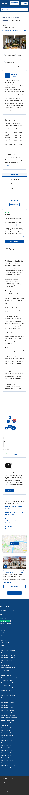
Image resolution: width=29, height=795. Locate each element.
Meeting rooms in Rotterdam (8, 657)
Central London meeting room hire (9, 717)
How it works (4, 627)
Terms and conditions (9, 787)
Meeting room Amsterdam (7, 735)
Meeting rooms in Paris (6, 705)
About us (3, 632)
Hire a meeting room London (8, 712)
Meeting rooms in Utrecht (7, 652)
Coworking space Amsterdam (8, 740)
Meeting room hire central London (9, 677)
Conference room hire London (8, 667)
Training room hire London (7, 722)
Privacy (6, 791)
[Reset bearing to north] (5, 446)
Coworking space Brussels (7, 752)
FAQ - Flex (3, 640)
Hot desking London (6, 685)
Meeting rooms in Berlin (7, 707)
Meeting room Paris (6, 730)
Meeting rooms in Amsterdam (8, 650)
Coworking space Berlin (7, 727)
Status (2, 645)
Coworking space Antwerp (7, 750)
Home (3, 17)
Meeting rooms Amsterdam (7, 742)
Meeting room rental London (8, 695)
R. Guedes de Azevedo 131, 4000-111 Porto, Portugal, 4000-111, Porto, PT (15, 30)
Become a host (4, 637)
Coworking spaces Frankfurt (8, 765)
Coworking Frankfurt (6, 762)
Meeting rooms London (6, 660)
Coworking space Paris (7, 732)
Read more (8, 165)
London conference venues (8, 672)
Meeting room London (6, 665)
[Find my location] (5, 438)
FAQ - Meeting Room (6, 642)
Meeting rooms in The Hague (8, 655)
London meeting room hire (7, 675)
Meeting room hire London (7, 662)
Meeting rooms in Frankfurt (7, 710)
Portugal (17, 17)
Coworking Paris (5, 725)
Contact (3, 635)
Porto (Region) (6, 20)
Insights (3, 630)
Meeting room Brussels (6, 757)
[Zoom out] (5, 444)
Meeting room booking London (8, 682)
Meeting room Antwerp (6, 747)
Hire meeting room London (7, 680)
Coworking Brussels (6, 755)
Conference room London (7, 687)
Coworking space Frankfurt (8, 767)
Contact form (9, 490)
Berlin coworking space (7, 737)
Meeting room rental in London (8, 715)
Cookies (6, 782)
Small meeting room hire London (9, 692)
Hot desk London (5, 670)
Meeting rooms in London (7, 702)
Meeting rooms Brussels (7, 760)
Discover (10, 17)
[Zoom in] (5, 441)
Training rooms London (6, 690)
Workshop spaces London (7, 720)
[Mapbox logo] (6, 449)
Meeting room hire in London (8, 697)
